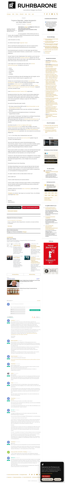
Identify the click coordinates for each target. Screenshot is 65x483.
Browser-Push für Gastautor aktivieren (31, 207)
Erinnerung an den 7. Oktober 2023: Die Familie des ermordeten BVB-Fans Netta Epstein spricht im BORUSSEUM (51, 47)
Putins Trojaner (16, 257)
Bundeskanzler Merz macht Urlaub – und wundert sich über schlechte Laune (51, 71)
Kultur (26, 14)
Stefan (12, 373)
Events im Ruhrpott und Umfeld (13, 474)
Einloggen (25, 231)
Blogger (26, 26)
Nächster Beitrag (32, 274)
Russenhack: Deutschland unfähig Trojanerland (35, 246)
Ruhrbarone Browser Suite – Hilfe (38, 477)
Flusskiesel (13, 363)
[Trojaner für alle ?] (10, 245)
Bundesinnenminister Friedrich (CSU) (19, 91)
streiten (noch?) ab (18, 83)
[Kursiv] (13, 307)
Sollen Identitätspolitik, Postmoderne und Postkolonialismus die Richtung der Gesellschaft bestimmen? (51, 227)
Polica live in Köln (48, 51)
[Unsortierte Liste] (18, 307)
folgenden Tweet (23, 42)
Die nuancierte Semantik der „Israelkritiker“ (50, 217)
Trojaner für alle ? (17, 245)
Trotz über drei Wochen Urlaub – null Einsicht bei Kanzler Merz (51, 42)
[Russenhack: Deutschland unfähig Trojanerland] (27, 245)
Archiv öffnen (50, 190)
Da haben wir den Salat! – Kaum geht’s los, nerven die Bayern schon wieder (51, 44)
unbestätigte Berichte (15, 85)
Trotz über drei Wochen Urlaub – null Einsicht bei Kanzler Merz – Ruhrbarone (51, 69)
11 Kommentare (28, 24)
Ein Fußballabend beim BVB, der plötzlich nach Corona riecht (51, 83)
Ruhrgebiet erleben (23, 474)
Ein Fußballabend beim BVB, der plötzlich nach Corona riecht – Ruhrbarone (51, 108)
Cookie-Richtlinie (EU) (27, 477)
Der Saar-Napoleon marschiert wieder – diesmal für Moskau (51, 39)
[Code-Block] (21, 307)
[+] (24, 307)
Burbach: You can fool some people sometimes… (52, 172)
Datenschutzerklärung (17, 477)
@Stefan (12, 399)
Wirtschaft (21, 14)
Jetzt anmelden (51, 29)
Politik (13, 14)
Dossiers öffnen (47, 198)
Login (33, 14)
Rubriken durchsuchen (48, 197)
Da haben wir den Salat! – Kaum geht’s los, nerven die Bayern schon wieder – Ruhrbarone (52, 75)
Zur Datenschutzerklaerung (47, 473)
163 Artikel (10, 226)
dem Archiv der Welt (25, 137)
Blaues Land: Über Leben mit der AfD (51, 49)
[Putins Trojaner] (10, 258)
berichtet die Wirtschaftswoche (31, 119)
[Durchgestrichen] (16, 307)
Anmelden (38, 300)
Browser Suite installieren (50, 162)
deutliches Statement (25, 57)
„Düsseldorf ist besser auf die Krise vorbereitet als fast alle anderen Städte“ (52, 95)
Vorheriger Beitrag (15, 274)
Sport (29, 14)
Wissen (17, 14)
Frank (12, 382)
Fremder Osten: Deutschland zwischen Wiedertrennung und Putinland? (51, 88)
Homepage (9, 14)
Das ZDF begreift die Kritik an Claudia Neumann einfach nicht (50, 208)
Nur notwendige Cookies (47, 479)
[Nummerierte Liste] (17, 307)
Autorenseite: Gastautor (12, 210)
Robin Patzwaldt (14, 340)
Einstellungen (57, 479)
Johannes (13, 320)
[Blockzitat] (20, 307)
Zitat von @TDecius (26, 188)
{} (22, 307)
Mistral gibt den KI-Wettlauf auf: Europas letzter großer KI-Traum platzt (51, 131)
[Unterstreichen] (14, 307)
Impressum (10, 477)
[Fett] (11, 307)
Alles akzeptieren (46, 476)
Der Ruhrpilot (47, 52)
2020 (53, 195)
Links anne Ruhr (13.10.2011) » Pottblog (19, 451)
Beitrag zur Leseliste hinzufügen (14, 207)
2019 (56, 195)
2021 (49, 195)
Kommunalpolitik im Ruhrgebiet (15, 220)
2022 (46, 195)
